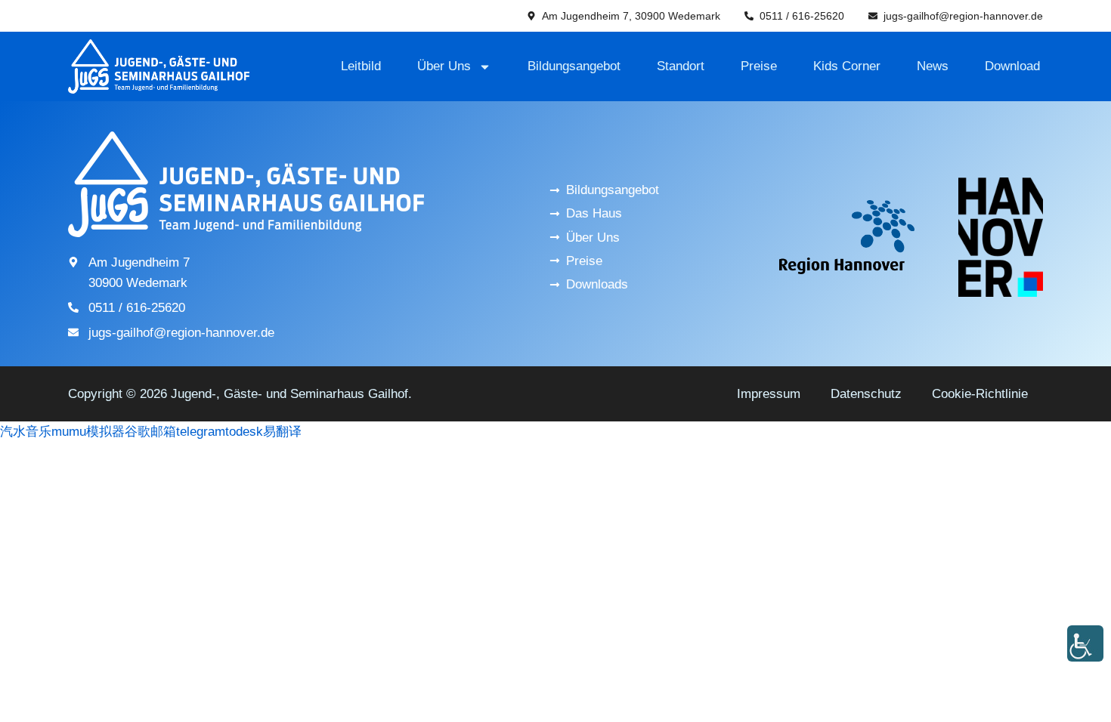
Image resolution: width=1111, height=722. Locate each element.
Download (1012, 66)
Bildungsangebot (574, 66)
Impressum (768, 394)
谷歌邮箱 (150, 431)
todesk (244, 431)
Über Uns (444, 66)
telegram (200, 431)
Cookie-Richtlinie (980, 394)
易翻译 (282, 431)
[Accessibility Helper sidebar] (1085, 643)
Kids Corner (846, 66)
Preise (759, 66)
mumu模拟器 (88, 431)
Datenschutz (866, 394)
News (933, 66)
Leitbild (361, 66)
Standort (680, 66)
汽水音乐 (25, 431)
